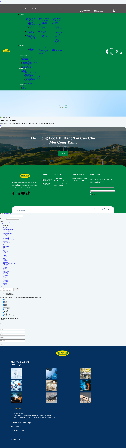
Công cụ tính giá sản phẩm (9, 239)
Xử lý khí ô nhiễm (43, 50)
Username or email (5, 216)
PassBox (57, 36)
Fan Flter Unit (58, 28)
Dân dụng (31, 36)
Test (4, 279)
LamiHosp (57, 34)
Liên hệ (4, 259)
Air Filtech (44, 22)
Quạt (43, 32)
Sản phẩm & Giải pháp (8, 229)
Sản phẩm (8, 231)
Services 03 (5, 275)
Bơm (43, 35)
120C (30, 27)
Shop (4, 276)
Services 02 (5, 273)
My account (5, 260)
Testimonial (5, 280)
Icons (4, 258)
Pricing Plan (6, 266)
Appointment (6, 246)
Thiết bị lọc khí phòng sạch (55, 24)
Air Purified (45, 20)
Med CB (31, 34)
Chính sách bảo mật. (103, 194)
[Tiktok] (114, 10)
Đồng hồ (44, 34)
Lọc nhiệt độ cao (30, 26)
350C (30, 30)
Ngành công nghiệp (7, 233)
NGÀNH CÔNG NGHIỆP (9, 263)
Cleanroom (31, 49)
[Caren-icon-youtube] (120, 6)
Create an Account (8, 213)
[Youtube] (23, 193)
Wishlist (5, 283)
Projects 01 (5, 267)
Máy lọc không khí (30, 35)
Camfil (56, 22)
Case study (8, 235)
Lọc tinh (31, 22)
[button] (63, 153)
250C (30, 28)
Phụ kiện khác (42, 31)
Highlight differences (9, 294)
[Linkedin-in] (18, 193)
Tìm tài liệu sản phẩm (57, 50)
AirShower (57, 35)
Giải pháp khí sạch (30, 48)
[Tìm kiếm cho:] (7, 288)
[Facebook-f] (13, 193)
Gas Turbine (32, 52)
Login (2, 221)
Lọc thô (31, 20)
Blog (4, 247)
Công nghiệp (32, 38)
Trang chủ (61, 107)
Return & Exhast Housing (57, 39)
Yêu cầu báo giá (6, 242)
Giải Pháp (8, 230)
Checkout (5, 252)
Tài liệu (7, 237)
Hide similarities (8, 293)
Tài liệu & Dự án (7, 234)
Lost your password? (5, 223)
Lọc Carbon (29, 31)
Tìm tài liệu (5, 241)
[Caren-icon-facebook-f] (109, 6)
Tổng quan (5, 244)
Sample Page (6, 269)
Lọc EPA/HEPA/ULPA (33, 24)
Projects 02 (5, 268)
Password (2, 218)
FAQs (4, 255)
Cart (4, 248)
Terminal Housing (57, 26)
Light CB (31, 32)
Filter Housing (58, 32)
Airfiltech (2, 1)
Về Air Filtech (6, 238)
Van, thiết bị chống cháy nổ (45, 37)
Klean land (44, 23)
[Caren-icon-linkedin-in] (114, 6)
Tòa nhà (31, 50)
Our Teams (5, 264)
